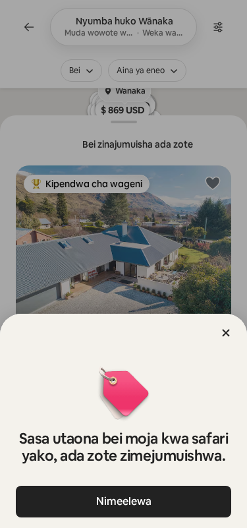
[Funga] (226, 333)
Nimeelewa (123, 501)
